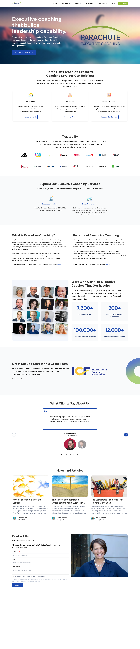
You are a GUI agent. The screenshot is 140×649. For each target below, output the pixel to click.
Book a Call (123, 3)
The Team (89, 3)
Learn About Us (31, 117)
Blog (113, 3)
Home (55, 3)
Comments (16, 567)
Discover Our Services (109, 117)
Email (14, 559)
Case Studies (102, 3)
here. (59, 264)
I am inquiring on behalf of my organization (29, 576)
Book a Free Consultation (24, 52)
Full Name (16, 552)
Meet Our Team (70, 117)
